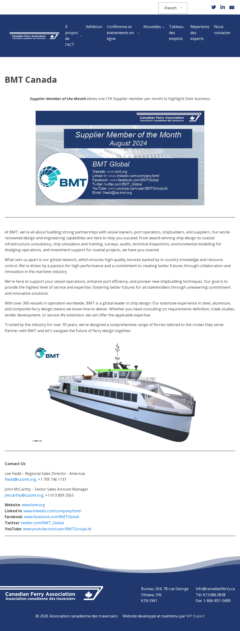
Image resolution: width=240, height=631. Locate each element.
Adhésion (94, 26)
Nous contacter (222, 29)
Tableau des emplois (176, 32)
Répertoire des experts (199, 32)
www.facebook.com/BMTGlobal (51, 516)
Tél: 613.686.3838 (210, 594)
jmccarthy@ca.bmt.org (24, 495)
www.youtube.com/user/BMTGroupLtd (57, 528)
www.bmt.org (33, 504)
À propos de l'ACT (71, 35)
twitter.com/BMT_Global (42, 522)
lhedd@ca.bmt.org (20, 479)
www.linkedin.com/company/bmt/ (52, 510)
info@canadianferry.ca (215, 588)
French (170, 8)
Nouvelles (152, 26)
